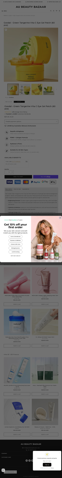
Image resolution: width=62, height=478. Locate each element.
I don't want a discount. (15, 255)
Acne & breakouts (15, 236)
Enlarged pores (15, 248)
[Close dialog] (60, 218)
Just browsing (15, 252)
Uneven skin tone (15, 244)
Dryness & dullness (15, 240)
